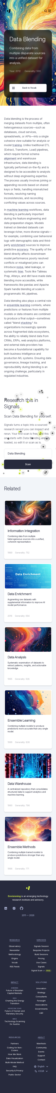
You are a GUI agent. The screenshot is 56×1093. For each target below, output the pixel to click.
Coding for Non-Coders (14, 1048)
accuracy (22, 249)
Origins (14, 958)
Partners (15, 1043)
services (41, 940)
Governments (41, 1009)
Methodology (15, 954)
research (15, 940)
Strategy (41, 992)
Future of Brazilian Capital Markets (14, 990)
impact (15, 982)
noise (19, 267)
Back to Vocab (29, 88)
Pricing (41, 958)
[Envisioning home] (9, 11)
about (41, 1037)
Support (41, 1055)
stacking (26, 322)
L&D (41, 1013)
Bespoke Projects (41, 950)
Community (41, 1047)
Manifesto (41, 1043)
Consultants (41, 996)
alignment (10, 158)
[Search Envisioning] (45, 11)
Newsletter (15, 950)
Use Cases (41, 962)
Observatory (14, 946)
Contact (41, 1059)
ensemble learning (18, 305)
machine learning (17, 209)
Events (41, 1051)
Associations (41, 1005)
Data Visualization (14, 1058)
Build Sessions (41, 954)
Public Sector (15, 1074)
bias (20, 271)
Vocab (15, 962)
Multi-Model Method (14, 1062)
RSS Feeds (15, 966)
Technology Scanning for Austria (14, 1021)
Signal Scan (40, 970)
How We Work (14, 1054)
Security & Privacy (14, 1070)
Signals (41, 966)
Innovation (41, 988)
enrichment (18, 245)
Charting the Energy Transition (14, 1001)
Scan (28, 464)
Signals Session (41, 946)
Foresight (41, 1000)
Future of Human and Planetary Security (15, 1011)
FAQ (15, 1066)
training (17, 145)
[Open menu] (49, 11)
